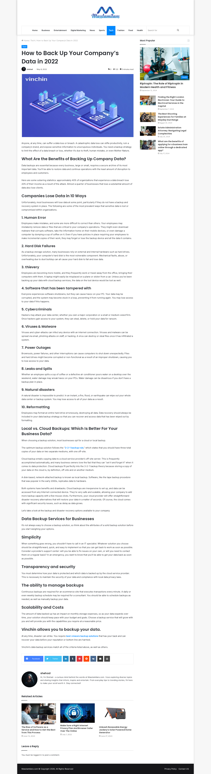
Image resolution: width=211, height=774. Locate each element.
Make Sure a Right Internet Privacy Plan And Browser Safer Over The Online (76, 728)
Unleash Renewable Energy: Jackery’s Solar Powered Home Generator (115, 730)
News (92, 30)
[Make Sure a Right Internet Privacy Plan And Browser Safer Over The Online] (77, 713)
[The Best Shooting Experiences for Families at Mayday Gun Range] (148, 117)
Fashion (120, 30)
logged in (37, 755)
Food (130, 30)
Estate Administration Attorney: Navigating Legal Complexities (172, 130)
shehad (30, 69)
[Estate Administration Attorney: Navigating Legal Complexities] (148, 131)
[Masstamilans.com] (105, 13)
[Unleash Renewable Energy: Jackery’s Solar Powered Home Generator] (116, 713)
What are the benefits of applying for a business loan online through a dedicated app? (173, 146)
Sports (102, 30)
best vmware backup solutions (82, 636)
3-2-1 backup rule (74, 447)
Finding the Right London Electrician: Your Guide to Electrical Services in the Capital (171, 101)
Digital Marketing (78, 30)
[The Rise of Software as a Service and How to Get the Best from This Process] (39, 713)
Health (140, 30)
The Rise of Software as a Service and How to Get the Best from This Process (38, 730)
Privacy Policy (170, 769)
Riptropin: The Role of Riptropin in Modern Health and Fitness (161, 85)
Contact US (184, 769)
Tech (111, 30)
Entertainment (60, 30)
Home (35, 30)
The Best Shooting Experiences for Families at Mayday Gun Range (172, 116)
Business (46, 30)
